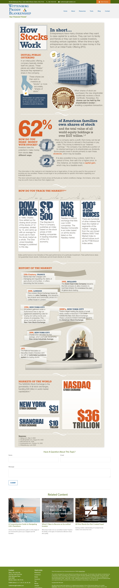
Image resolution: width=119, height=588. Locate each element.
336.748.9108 (52, 2)
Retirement (37, 572)
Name (10, 455)
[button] (65, 11)
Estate (36, 577)
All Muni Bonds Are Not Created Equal (89, 524)
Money (36, 583)
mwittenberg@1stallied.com (68, 2)
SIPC (56, 586)
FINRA (53, 586)
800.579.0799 (18, 574)
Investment (37, 575)
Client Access (104, 2)
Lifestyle (36, 585)
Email (62, 455)
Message (11, 467)
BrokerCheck (82, 571)
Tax (35, 581)
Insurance (37, 579)
